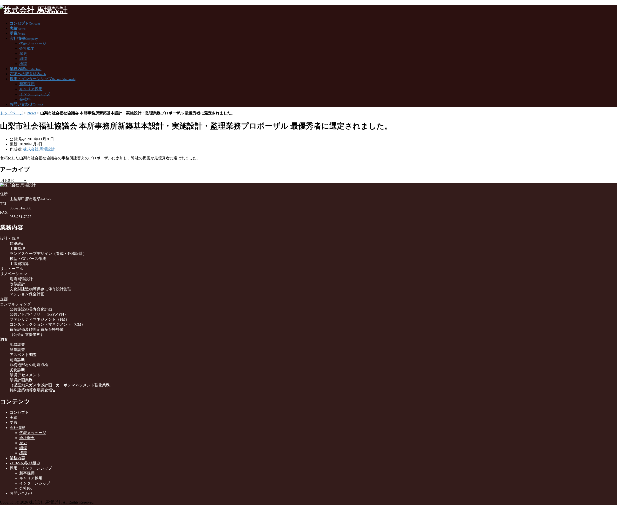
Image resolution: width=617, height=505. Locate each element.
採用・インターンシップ (31, 468)
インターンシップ (34, 94)
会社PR (25, 99)
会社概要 (27, 48)
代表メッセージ (32, 43)
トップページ (11, 113)
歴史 (23, 54)
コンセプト (19, 412)
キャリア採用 (30, 89)
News (31, 113)
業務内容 (17, 458)
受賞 (13, 423)
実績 (13, 417)
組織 (23, 59)
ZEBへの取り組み (25, 463)
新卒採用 (27, 84)
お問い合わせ (21, 493)
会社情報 (17, 428)
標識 (23, 64)
